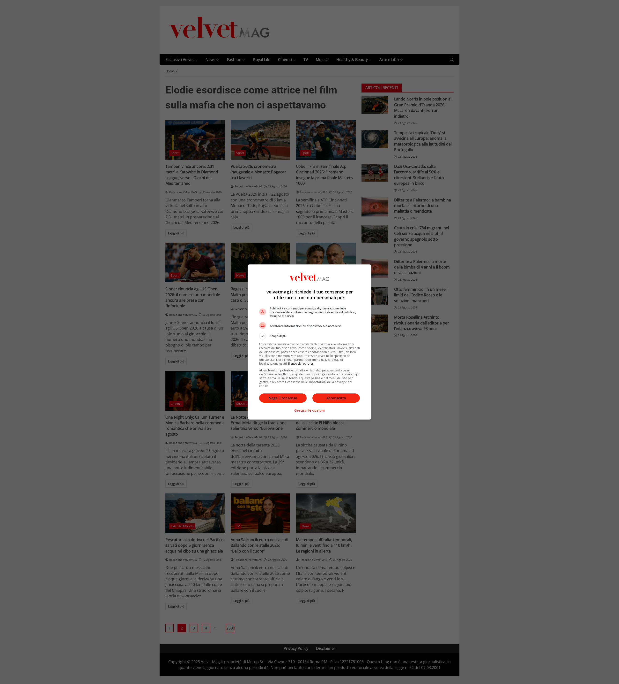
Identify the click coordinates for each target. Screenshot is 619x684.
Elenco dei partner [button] (300, 363)
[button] (309, 336)
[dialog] (309, 342)
